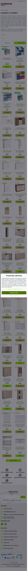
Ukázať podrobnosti (14, 295)
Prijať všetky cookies (14, 292)
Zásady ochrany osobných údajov (14, 289)
